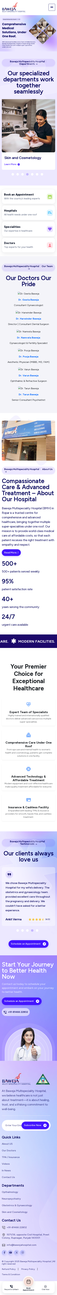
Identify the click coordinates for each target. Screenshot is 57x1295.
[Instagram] (23, 1252)
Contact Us (8, 1177)
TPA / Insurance (11, 1157)
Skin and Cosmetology (15, 1212)
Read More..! (11, 552)
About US (7, 1143)
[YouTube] (10, 1252)
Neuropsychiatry (11, 1198)
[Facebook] (4, 1252)
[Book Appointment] (28, 1282)
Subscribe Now (33, 1125)
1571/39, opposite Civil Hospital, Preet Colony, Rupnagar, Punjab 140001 (25, 1236)
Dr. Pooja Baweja (28, 356)
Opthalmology (10, 1192)
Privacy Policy (28, 1269)
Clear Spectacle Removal (28, 158)
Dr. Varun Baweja (28, 375)
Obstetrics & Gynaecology (17, 1205)
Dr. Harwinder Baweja (28, 318)
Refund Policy (9, 1269)
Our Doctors (9, 1150)
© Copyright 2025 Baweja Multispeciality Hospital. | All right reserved (28, 1262)
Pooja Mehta (20, 919)
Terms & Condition (11, 1274)
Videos (6, 1163)
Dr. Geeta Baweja (28, 299)
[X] (16, 1252)
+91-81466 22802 (17, 1012)
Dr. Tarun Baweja (28, 394)
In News (6, 1170)
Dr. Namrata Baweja (28, 337)
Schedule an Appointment (26, 943)
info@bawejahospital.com (21, 1244)
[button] (13, 174)
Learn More (13, 164)
